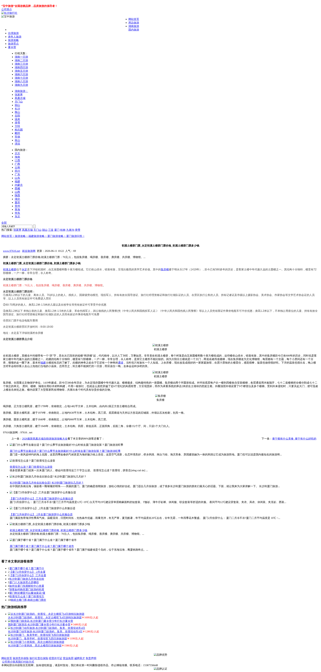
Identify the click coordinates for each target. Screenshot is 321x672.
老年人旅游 (14, 36)
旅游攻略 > (21, 236)
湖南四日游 (21, 67)
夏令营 (12, 47)
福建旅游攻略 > (37, 236)
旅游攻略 (13, 40)
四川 (17, 171)
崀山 (17, 140)
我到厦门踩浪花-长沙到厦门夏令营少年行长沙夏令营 (39, 624)
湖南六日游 (21, 74)
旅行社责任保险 (38, 658)
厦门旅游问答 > (75, 236)
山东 (17, 178)
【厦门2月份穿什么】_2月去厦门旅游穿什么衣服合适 (41, 514)
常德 (17, 136)
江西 (17, 160)
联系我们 (18, 661)
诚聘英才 (79, 658)
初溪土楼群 (9, 269)
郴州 (17, 133)
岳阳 (17, 115)
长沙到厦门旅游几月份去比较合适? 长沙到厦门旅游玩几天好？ (47, 482)
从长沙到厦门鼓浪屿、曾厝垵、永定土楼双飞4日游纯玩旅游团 (45, 617)
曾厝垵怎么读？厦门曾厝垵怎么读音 (31, 466)
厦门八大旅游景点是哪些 (24, 582)
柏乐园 (19, 129)
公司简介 (6, 9)
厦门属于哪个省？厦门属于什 (26, 568)
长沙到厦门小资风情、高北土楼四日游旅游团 (35, 645)
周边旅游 (133, 22)
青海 (17, 209)
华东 (17, 213)
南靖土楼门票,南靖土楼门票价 (28, 600)
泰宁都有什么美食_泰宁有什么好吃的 (294, 438)
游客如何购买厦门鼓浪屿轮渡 (26, 589)
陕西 (17, 195)
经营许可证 (55, 658)
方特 (17, 126)
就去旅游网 (28, 250)
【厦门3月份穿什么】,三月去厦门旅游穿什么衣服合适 (41, 498)
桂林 (63, 229)
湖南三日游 (21, 63)
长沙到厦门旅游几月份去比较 (26, 578)
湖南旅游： (21, 91)
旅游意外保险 (21, 658)
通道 (120, 362)
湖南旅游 (133, 26)
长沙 (17, 108)
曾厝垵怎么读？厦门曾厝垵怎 (26, 596)
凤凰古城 (20, 98)
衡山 (17, 112)
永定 (24, 269)
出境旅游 (13, 33)
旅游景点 (13, 43)
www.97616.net (11, 250)
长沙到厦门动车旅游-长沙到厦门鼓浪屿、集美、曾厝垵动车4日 (45, 631)
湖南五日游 (21, 70)
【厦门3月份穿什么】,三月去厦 (27, 575)
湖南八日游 (21, 81)
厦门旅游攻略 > (56, 236)
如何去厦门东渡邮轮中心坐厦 (26, 585)
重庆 (17, 202)
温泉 (17, 119)
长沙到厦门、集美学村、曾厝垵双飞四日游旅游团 (37, 638)
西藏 (17, 188)
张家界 (19, 94)
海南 (17, 156)
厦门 (57, 229)
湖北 (17, 199)
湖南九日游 (21, 84)
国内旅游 (133, 29)
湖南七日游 (21, 77)
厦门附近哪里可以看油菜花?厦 (27, 593)
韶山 (17, 105)
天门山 (19, 101)
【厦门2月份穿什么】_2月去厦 (27, 571)
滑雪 (17, 122)
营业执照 (68, 658)
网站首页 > (8, 236)
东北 (17, 216)
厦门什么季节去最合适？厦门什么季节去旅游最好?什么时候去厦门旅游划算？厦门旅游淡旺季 (65, 451)
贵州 (17, 206)
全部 (4, 222)
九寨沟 (70, 229)
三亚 (51, 229)
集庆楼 (165, 269)
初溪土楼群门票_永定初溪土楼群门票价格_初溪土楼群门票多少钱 (48, 530)
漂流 (17, 143)
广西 (17, 163)
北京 (17, 153)
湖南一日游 (21, 56)
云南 (17, 167)
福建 (17, 181)
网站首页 (133, 19)
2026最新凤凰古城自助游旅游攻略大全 (45, 438)
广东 (17, 174)
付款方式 (28, 661)
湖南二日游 (21, 60)
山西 (17, 192)
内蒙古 (19, 185)
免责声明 (91, 658)
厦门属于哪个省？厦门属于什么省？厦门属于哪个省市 (42, 546)
